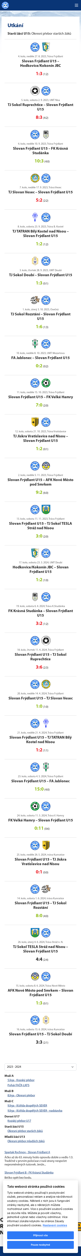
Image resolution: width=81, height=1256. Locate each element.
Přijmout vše (40, 1235)
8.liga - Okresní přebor (21, 1095)
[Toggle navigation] (76, 5)
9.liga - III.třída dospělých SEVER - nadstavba (35, 1110)
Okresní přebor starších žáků (25, 1131)
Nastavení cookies (55, 1225)
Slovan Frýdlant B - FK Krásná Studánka (29, 1172)
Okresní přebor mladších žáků (26, 1141)
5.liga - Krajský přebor (21, 1080)
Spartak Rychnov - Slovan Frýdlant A (27, 1152)
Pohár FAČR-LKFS (18, 1085)
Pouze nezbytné (40, 1244)
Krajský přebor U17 (19, 1121)
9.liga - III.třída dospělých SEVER (27, 1105)
